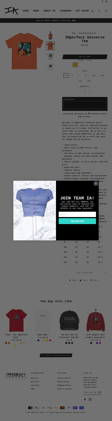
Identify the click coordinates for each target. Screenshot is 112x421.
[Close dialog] (96, 183)
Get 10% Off (77, 221)
